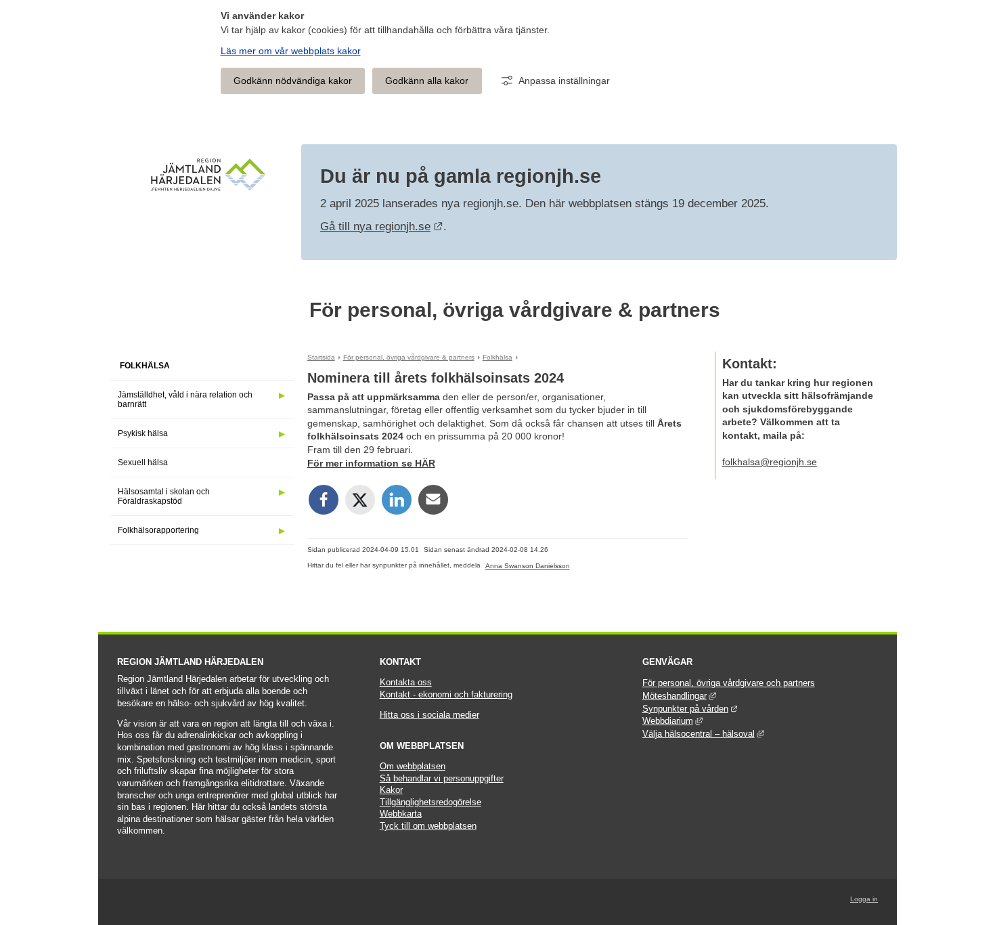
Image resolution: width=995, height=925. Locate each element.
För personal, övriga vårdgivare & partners (514, 310)
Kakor (391, 790)
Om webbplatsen (412, 766)
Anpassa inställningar (564, 80)
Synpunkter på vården (690, 709)
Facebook (323, 499)
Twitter (360, 499)
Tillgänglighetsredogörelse (430, 802)
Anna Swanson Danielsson (527, 565)
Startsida (321, 357)
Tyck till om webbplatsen (428, 826)
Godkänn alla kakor (426, 80)
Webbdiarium (672, 721)
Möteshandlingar (679, 696)
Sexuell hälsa (143, 462)
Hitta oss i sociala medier (429, 715)
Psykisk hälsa (143, 433)
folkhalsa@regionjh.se (769, 461)
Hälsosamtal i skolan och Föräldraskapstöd (164, 496)
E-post (433, 499)
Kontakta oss (406, 682)
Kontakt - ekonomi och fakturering (446, 695)
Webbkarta (401, 814)
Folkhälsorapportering (158, 530)
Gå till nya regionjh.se (381, 226)
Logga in (864, 899)
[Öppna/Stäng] (281, 395)
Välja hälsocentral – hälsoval (703, 734)
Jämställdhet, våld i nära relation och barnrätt (185, 399)
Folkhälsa (145, 365)
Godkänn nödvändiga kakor (293, 80)
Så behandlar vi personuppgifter (442, 778)
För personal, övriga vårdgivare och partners (728, 683)
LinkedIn (396, 499)
